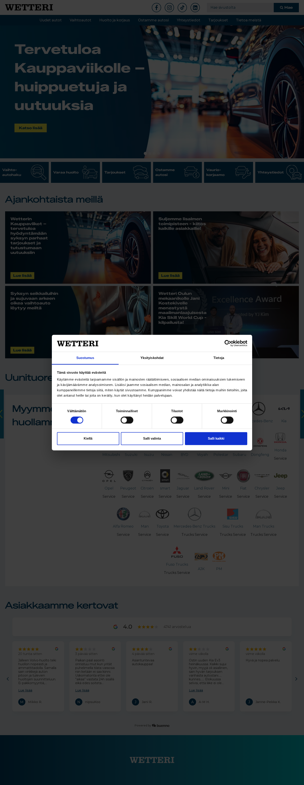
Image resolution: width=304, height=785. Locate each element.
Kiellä (88, 438)
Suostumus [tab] (85, 358)
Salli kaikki (216, 438)
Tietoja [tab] (218, 358)
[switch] (127, 420)
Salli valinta (152, 438)
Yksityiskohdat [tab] (152, 358)
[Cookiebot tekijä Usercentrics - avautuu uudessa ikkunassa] (227, 343)
